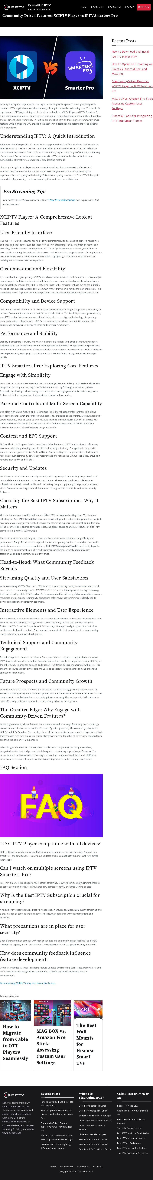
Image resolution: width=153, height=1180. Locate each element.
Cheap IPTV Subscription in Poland (92, 1127)
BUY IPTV (143, 7)
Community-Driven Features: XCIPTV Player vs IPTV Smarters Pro (132, 86)
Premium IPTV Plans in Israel (93, 1139)
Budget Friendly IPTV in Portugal (95, 1115)
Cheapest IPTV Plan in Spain (93, 1134)
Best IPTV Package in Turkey (93, 1110)
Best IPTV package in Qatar (92, 1105)
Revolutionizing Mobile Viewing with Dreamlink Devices (27, 983)
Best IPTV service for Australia (132, 1148)
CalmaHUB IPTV (39, 5)
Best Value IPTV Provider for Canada (131, 1121)
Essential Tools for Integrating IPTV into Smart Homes (132, 118)
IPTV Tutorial (114, 7)
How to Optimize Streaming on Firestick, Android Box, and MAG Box (132, 69)
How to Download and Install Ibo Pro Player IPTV (130, 54)
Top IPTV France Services (129, 1128)
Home (84, 7)
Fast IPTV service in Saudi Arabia (133, 1133)
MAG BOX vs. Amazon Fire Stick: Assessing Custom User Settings (51, 1047)
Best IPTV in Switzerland (129, 1143)
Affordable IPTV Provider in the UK (132, 1112)
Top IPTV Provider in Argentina (132, 1153)
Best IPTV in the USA (127, 1105)
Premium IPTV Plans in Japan (93, 1144)
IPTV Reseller (97, 7)
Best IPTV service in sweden (131, 1138)
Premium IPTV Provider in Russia (95, 1149)
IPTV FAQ (129, 7)
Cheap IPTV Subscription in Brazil (95, 1120)
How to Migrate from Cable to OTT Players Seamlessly (15, 1043)
